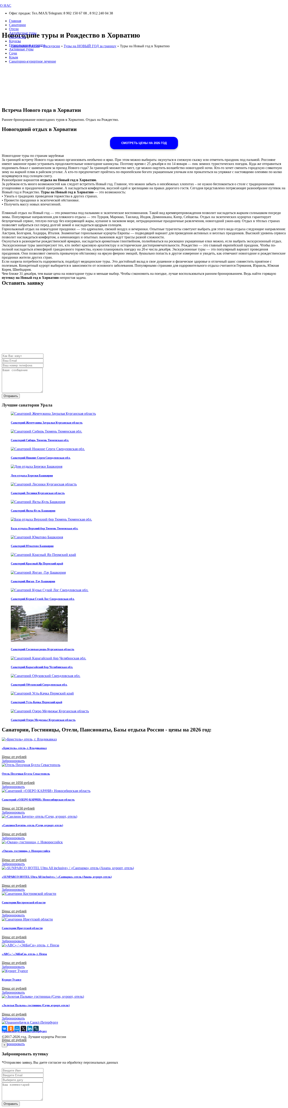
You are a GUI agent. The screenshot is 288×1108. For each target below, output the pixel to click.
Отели (14, 29)
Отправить (11, 396)
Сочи (13, 53)
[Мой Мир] (17, 1028)
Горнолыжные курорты (27, 45)
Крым (13, 57)
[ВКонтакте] (4, 1028)
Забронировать (13, 761)
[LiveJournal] (36, 1028)
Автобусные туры (22, 33)
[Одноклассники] (11, 1028)
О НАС (5, 5)
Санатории (17, 25)
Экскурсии (17, 37)
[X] (23, 1028)
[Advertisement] (137, 322)
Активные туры (21, 49)
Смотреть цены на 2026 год (144, 143)
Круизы (15, 41)
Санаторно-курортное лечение (32, 61)
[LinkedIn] (29, 1028)
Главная (15, 21)
